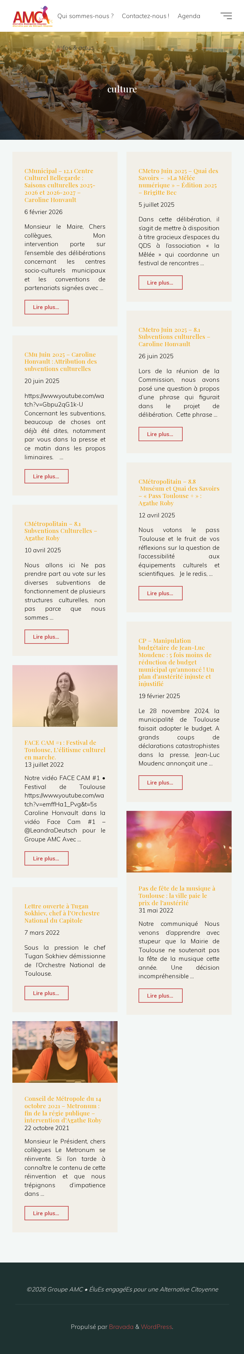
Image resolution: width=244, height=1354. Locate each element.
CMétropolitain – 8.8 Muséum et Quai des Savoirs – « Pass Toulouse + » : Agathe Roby (179, 492)
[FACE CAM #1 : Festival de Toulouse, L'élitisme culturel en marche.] (65, 696)
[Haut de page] (219, 1329)
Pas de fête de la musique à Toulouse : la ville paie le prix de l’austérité (177, 895)
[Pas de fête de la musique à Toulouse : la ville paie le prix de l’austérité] (179, 841)
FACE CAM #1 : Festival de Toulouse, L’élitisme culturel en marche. (64, 749)
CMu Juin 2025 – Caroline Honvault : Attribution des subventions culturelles (60, 361)
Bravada (120, 1326)
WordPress (156, 1326)
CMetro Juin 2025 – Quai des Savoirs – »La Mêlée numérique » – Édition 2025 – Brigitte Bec (178, 181)
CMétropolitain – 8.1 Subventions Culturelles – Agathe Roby (60, 530)
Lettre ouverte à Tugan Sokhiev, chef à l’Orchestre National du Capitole (62, 912)
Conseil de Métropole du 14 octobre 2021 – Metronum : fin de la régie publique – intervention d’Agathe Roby (63, 1109)
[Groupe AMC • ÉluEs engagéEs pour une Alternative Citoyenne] (32, 16)
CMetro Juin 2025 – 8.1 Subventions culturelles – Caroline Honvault (174, 336)
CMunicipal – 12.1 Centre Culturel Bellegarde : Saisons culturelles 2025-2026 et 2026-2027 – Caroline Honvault (59, 185)
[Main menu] (226, 16)
